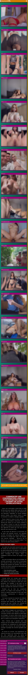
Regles (19, 669)
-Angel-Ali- (5, 341)
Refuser (12, 672)
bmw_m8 (4, 101)
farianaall (4, 317)
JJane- (4, 173)
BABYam (4, 125)
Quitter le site (10, 655)
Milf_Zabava (5, 389)
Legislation (15, 669)
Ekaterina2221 (5, 29)
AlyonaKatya (5, 5)
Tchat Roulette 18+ (3, 641)
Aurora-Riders (5, 149)
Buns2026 (5, 245)
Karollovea (5, 461)
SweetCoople (5, 437)
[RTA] (25, 655)
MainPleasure (5, 365)
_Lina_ (4, 413)
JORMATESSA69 (6, 221)
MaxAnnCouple (6, 269)
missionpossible (6, 293)
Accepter (22, 672)
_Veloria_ (4, 53)
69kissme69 (5, 77)
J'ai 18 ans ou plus (17, 652)
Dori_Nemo (5, 197)
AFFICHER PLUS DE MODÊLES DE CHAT (14, 485)
